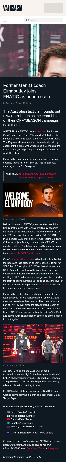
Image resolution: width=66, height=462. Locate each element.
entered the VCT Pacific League (25, 253)
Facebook (32, 448)
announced (40, 131)
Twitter (46, 284)
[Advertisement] (53, 8)
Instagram (53, 448)
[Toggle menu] (5, 20)
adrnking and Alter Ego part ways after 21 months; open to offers (37, 175)
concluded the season (22, 259)
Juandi (9, 103)
